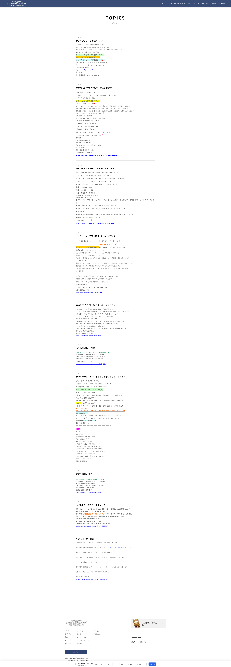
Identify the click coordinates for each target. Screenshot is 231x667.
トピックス (68, 634)
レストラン (196, 4)
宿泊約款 (97, 634)
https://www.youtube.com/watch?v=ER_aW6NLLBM (96, 155)
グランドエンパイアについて (177, 4)
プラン (67, 640)
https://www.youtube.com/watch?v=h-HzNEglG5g (91, 364)
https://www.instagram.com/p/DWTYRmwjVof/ (88, 335)
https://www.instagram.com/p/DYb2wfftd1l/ (87, 70)
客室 (189, 4)
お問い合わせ (76, 652)
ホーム (164, 4)
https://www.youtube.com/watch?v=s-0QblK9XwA (92, 526)
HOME (67, 631)
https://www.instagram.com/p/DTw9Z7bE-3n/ (92, 579)
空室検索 (133, 642)
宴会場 (214, 4)
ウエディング (206, 4)
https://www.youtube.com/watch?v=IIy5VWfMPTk (89, 492)
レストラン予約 (142, 642)
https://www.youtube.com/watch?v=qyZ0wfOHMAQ (95, 223)
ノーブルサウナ (81, 637)
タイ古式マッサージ (83, 640)
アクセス (97, 631)
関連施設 (79, 643)
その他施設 (221, 4)
